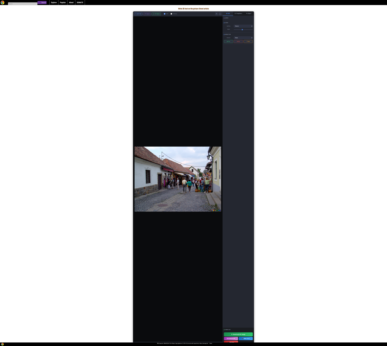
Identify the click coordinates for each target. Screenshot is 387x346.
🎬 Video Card (245, 338)
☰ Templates (238, 13)
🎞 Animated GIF (231, 338)
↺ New (248, 41)
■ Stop (238, 41)
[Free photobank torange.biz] (2, 2)
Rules (211, 343)
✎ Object (248, 13)
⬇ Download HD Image (238, 334)
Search (43, 2)
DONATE (80, 2)
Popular (63, 2)
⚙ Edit (228, 13)
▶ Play (228, 41)
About (71, 2)
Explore (54, 2)
